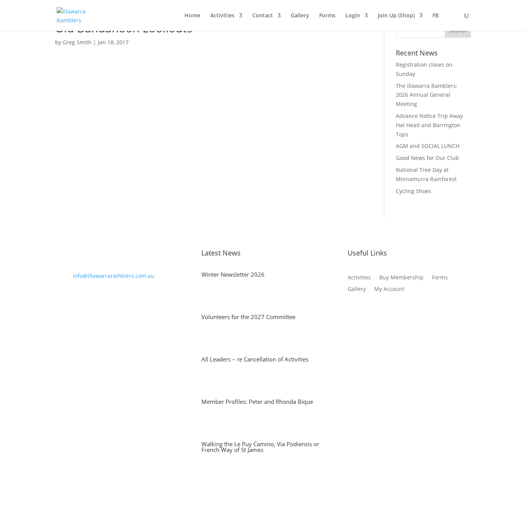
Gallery (300, 16)
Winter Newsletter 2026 (233, 274)
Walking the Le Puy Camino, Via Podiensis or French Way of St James (260, 447)
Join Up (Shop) (396, 16)
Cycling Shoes (413, 191)
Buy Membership (401, 278)
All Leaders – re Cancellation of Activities (254, 359)
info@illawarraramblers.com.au (113, 275)
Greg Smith (77, 42)
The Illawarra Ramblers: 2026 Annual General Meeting (426, 95)
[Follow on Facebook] (354, 312)
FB (435, 16)
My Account (389, 289)
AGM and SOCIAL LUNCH (427, 146)
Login (352, 16)
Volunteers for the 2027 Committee (248, 317)
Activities (222, 16)
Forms (327, 16)
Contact (262, 16)
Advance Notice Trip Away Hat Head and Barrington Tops (429, 125)
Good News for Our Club (427, 157)
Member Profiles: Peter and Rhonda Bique (257, 401)
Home (192, 16)
